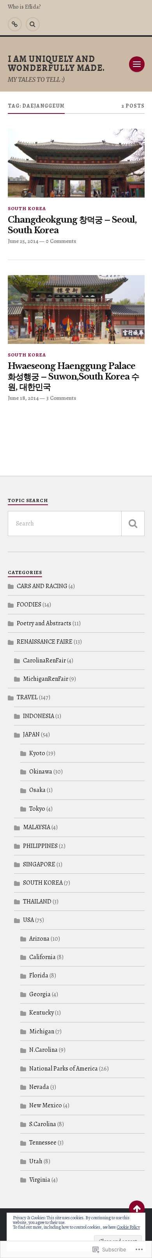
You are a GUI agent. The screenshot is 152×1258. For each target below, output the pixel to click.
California (42, 957)
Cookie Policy (128, 1227)
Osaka (37, 790)
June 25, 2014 (23, 241)
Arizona (39, 938)
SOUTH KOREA (27, 208)
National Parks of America (63, 1068)
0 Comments (61, 241)
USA (28, 920)
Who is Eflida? (24, 7)
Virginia (39, 1179)
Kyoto (37, 753)
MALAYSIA (36, 827)
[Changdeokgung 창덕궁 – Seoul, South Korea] (76, 163)
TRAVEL (27, 697)
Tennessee (43, 1142)
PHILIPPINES (40, 846)
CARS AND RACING (42, 586)
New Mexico (45, 1105)
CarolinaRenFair (44, 660)
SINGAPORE (39, 864)
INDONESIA (38, 716)
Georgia (40, 994)
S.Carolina (42, 1124)
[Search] (33, 24)
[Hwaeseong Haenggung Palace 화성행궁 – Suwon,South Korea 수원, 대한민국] (76, 309)
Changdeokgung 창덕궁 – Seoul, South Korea (72, 225)
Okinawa (40, 771)
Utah (35, 1161)
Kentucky (41, 1012)
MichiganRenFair (45, 679)
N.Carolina (43, 1050)
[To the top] (137, 1208)
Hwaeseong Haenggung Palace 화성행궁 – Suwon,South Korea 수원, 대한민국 (73, 376)
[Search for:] (76, 523)
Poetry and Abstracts (44, 623)
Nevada (39, 1087)
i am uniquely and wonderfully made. (56, 63)
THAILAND (37, 901)
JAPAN (31, 734)
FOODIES (29, 604)
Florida (38, 975)
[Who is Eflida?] (15, 24)
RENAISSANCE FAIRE (44, 641)
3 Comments (61, 398)
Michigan (41, 1031)
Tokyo (37, 808)
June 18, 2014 (23, 398)
